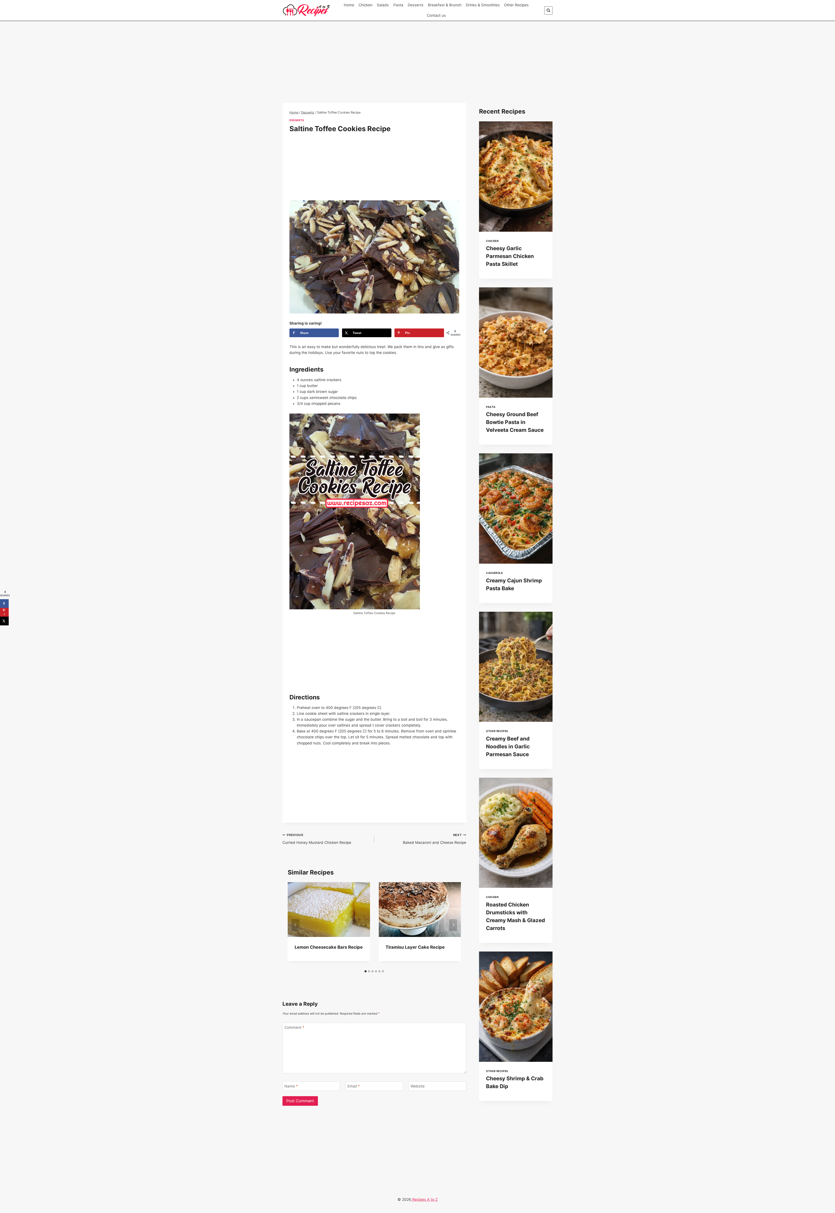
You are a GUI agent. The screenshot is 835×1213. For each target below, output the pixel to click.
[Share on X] (4, 621)
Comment (294, 1027)
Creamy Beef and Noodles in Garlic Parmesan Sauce (508, 746)
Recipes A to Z (424, 1199)
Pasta (398, 5)
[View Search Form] (548, 10)
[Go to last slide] (295, 925)
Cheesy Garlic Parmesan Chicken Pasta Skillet (510, 256)
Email (353, 1086)
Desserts (415, 5)
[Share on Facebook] (4, 603)
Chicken (365, 5)
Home (349, 5)
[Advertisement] (374, 70)
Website (418, 1086)
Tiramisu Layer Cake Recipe (415, 947)
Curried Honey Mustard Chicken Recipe (316, 839)
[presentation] (516, 176)
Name (291, 1086)
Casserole (494, 573)
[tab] (365, 971)
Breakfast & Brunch (444, 5)
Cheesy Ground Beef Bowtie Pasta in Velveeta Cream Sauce (515, 422)
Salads (383, 5)
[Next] (453, 925)
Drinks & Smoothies (483, 5)
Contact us (436, 15)
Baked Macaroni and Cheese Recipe (434, 839)
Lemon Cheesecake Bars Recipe (329, 947)
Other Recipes (516, 5)
